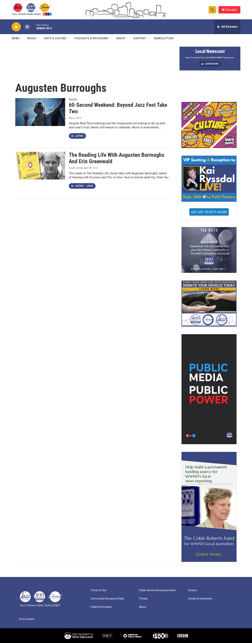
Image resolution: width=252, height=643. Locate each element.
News (16, 38)
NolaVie (73, 99)
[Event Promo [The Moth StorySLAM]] (209, 250)
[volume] (27, 27)
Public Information (101, 607)
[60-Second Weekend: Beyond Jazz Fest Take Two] (40, 112)
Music (31, 38)
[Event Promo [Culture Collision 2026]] (209, 125)
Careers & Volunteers (200, 598)
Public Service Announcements (157, 590)
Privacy (143, 598)
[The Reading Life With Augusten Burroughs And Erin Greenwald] (40, 165)
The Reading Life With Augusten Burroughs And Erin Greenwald (116, 158)
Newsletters (164, 38)
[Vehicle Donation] (209, 303)
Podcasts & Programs (91, 38)
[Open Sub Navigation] (22, 38)
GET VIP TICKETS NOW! (209, 212)
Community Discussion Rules (107, 598)
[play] (16, 27)
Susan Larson (76, 167)
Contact (192, 590)
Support (139, 38)
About (120, 38)
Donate (231, 10)
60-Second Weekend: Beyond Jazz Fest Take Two (118, 108)
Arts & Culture (55, 38)
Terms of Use (98, 590)
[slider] (33, 27)
